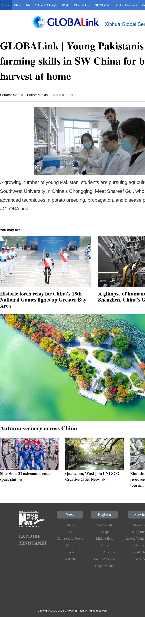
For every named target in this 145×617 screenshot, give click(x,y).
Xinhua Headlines (126, 5)
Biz (28, 5)
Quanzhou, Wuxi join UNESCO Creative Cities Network (92, 476)
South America (104, 558)
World (65, 5)
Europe (104, 531)
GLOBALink (103, 5)
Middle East (104, 538)
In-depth (70, 558)
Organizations (104, 565)
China (17, 5)
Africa (104, 545)
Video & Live (82, 5)
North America (104, 552)
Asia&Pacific (104, 524)
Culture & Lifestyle (46, 5)
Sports (70, 552)
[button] (38, 170)
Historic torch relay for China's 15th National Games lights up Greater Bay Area (43, 299)
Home (6, 5)
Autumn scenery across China (38, 428)
